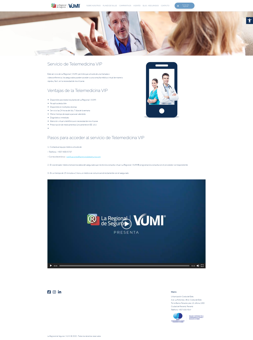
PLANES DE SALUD (110, 6)
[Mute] (198, 265)
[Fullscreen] (202, 265)
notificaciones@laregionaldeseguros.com (83, 156)
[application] (126, 223)
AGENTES (136, 6)
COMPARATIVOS (125, 6)
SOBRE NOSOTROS (93, 6)
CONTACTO (165, 6)
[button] (249, 20)
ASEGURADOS (153, 6)
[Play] (51, 265)
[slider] (124, 265)
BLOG (145, 6)
